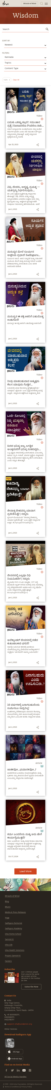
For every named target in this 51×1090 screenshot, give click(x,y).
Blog (7, 901)
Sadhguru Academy (13, 928)
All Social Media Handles (15, 1077)
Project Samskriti (13, 956)
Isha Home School (13, 934)
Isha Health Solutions (14, 950)
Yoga (7, 918)
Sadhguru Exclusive (13, 923)
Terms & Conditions (12, 1087)
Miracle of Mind (12, 896)
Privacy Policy (26, 1087)
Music (7, 907)
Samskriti (9, 939)
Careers (8, 961)
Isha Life (8, 945)
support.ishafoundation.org (19, 1024)
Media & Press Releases (15, 912)
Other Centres (10, 1029)
